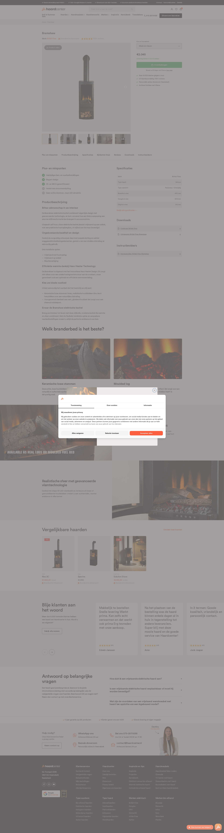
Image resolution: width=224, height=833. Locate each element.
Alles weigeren (78, 433)
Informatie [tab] (148, 405)
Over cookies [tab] (112, 405)
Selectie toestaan (112, 433)
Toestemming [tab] (76, 405)
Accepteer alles (146, 433)
